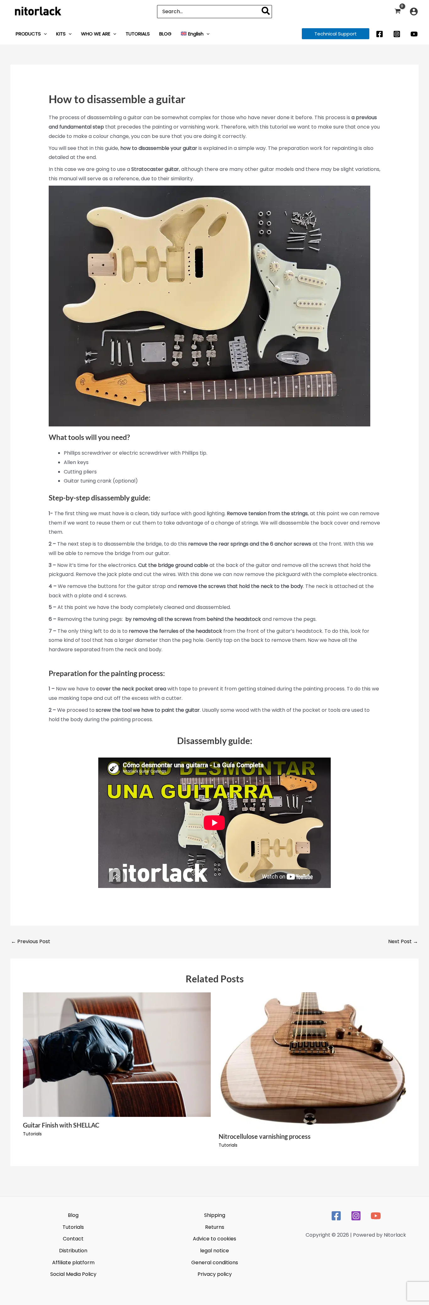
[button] (44, 34)
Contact (73, 1238)
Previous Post (30, 941)
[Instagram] (397, 34)
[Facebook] (379, 34)
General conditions (214, 1262)
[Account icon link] (414, 11)
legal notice (214, 1250)
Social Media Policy (73, 1274)
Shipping (214, 1215)
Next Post (403, 941)
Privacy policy (215, 1274)
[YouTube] (414, 34)
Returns (214, 1227)
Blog (73, 1215)
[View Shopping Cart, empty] (397, 11)
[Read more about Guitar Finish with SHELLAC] (117, 1054)
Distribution (73, 1250)
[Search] (266, 11)
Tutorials (32, 1134)
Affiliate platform (73, 1262)
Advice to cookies (214, 1238)
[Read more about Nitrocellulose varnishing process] (312, 1060)
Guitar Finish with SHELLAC (61, 1125)
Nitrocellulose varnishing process (265, 1136)
